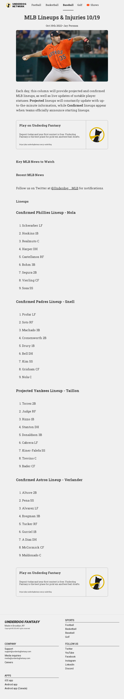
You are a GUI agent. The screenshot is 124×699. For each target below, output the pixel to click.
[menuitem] (36, 5)
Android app (11, 684)
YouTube (69, 653)
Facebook (70, 657)
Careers (9, 662)
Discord (69, 668)
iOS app (9, 680)
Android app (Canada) (16, 688)
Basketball (70, 629)
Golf (67, 637)
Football (69, 625)
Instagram (70, 661)
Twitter (69, 649)
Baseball (69, 633)
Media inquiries (17, 657)
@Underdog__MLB (64, 188)
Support (18, 650)
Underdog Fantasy (22, 621)
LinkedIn (69, 664)
